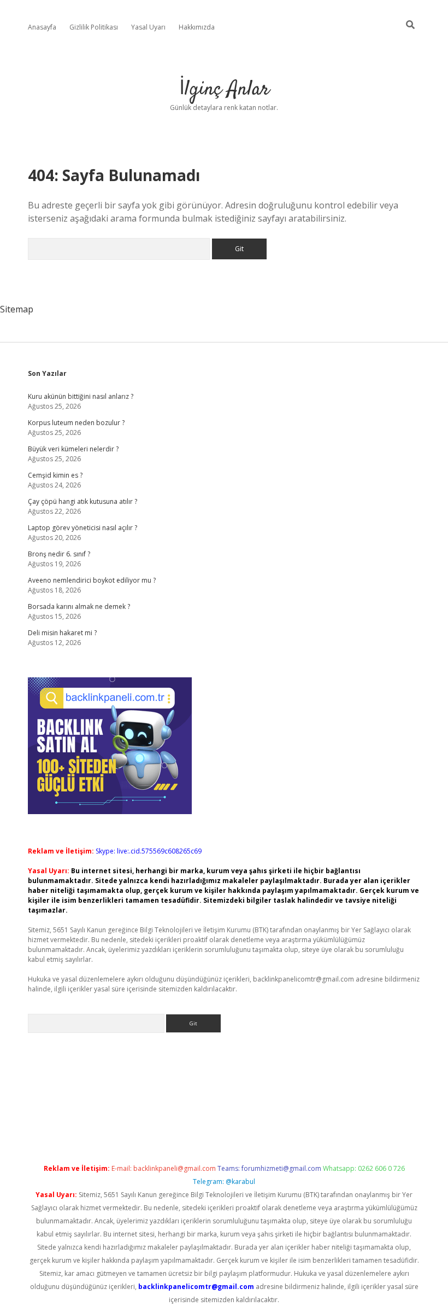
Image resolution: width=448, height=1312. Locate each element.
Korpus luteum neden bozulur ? (76, 422)
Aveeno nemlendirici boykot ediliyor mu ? (92, 580)
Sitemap (16, 309)
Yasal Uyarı (148, 27)
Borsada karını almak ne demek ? (79, 606)
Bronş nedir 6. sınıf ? (59, 554)
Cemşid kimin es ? (55, 475)
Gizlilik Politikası (93, 27)
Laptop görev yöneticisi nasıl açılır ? (82, 527)
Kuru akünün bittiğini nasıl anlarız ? (80, 396)
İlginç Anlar (224, 89)
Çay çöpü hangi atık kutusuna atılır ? (82, 501)
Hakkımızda (197, 27)
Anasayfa (42, 27)
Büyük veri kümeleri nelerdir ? (73, 449)
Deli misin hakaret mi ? (62, 632)
